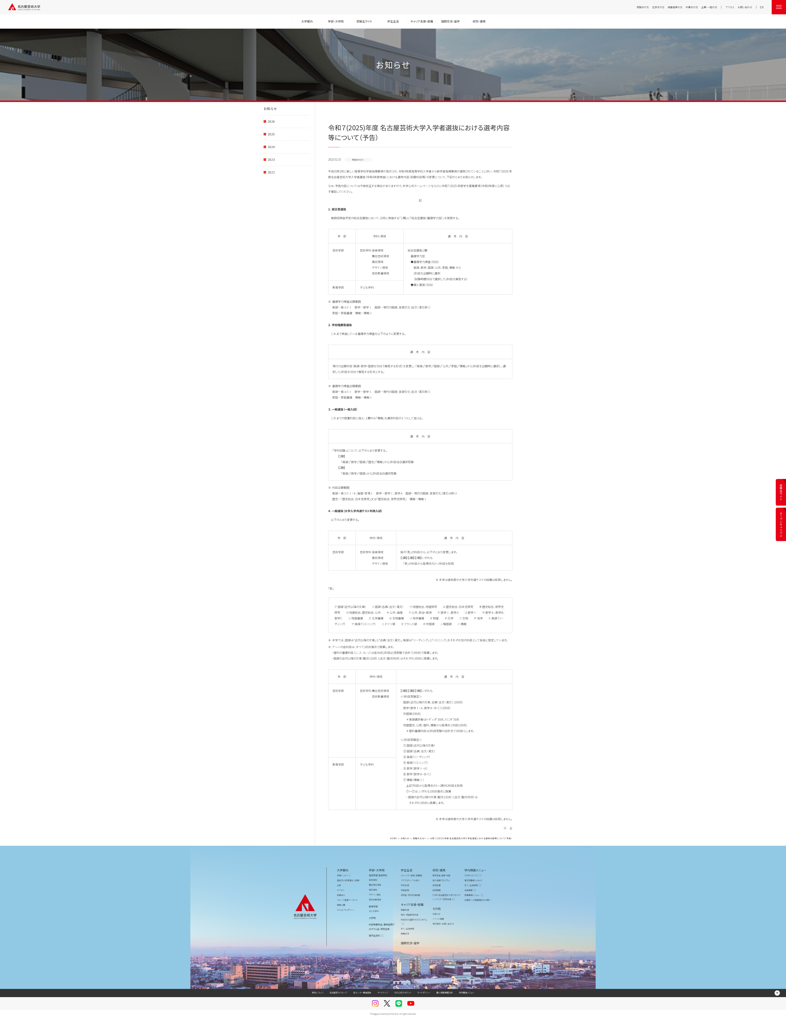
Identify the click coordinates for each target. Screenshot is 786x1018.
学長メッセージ (344, 875)
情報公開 (341, 904)
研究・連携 (439, 870)
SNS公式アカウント (402, 992)
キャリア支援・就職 (412, 904)
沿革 (339, 885)
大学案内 (342, 870)
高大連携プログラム (441, 880)
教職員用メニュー (472, 895)
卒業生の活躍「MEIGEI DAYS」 (414, 919)
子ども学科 (374, 911)
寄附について (317, 992)
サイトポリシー (423, 992)
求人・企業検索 (407, 928)
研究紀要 (437, 885)
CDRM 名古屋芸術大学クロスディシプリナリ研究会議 (446, 897)
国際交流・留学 (410, 943)
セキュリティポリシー (346, 909)
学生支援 (405, 885)
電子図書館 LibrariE (473, 880)
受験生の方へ (419, 838)
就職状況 (405, 933)
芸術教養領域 (375, 899)
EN (761, 7)
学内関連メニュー (475, 870)
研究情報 (437, 890)
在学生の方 (658, 7)
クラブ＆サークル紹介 (410, 880)
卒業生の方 (692, 7)
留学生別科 (374, 935)
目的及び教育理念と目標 (348, 880)
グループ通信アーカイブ (347, 899)
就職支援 (405, 909)
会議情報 (468, 890)
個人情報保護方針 (444, 992)
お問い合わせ (745, 7)
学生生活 (406, 870)
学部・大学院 (377, 870)
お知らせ (270, 108)
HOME (393, 838)
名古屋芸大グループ (338, 992)
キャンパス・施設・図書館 (411, 875)
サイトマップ (382, 992)
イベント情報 (438, 918)
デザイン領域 (375, 894)
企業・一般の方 (709, 7)
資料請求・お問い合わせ (443, 923)
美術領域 (373, 889)
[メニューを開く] (779, 7)
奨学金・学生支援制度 (410, 895)
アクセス (729, 7)
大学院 (372, 917)
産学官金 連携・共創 (441, 875)
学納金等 (405, 890)
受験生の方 (643, 7)
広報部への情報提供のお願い (477, 899)
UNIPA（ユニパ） (471, 875)
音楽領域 (373, 879)
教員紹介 (341, 895)
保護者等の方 (675, 7)
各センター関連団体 (362, 992)
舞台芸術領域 (375, 884)
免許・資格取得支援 (409, 914)
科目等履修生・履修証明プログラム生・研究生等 (382, 927)
